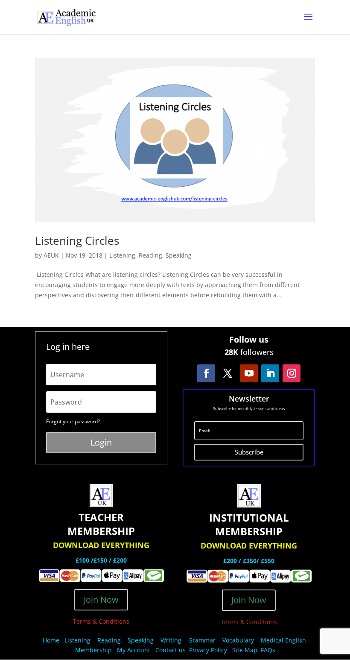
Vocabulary (238, 640)
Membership (93, 650)
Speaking (179, 255)
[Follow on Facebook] (206, 373)
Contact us (170, 650)
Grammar (202, 640)
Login (101, 442)
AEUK (51, 255)
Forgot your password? (73, 421)
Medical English (284, 640)
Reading (150, 255)
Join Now (101, 599)
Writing (170, 640)
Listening (122, 255)
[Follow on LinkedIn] (270, 373)
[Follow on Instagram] (291, 373)
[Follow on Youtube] (249, 373)
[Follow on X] (227, 373)
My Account (133, 650)
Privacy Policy (209, 650)
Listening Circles (77, 240)
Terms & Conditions (101, 621)
